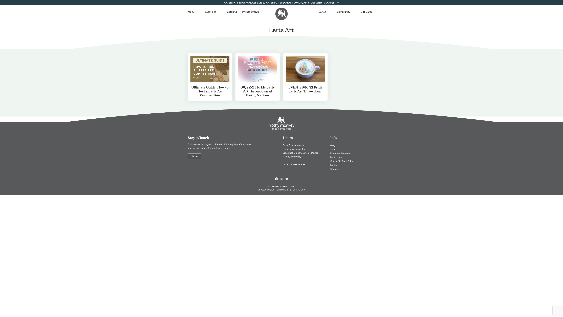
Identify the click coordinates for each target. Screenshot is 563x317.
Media (333, 165)
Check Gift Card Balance (343, 161)
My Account (336, 157)
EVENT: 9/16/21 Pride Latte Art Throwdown (305, 89)
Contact (334, 169)
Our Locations (292, 164)
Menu (191, 12)
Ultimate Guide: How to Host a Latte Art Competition (210, 91)
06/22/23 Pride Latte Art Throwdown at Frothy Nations (257, 91)
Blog (332, 145)
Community (343, 12)
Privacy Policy (266, 189)
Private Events (250, 12)
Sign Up (194, 156)
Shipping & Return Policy (291, 189)
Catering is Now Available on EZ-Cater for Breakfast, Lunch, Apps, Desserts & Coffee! (280, 2)
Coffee (322, 12)
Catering (232, 12)
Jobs (332, 149)
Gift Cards (367, 12)
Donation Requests (340, 153)
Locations (210, 12)
